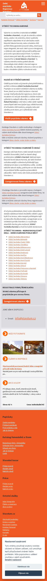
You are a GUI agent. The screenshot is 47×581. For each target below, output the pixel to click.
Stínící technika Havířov (17, 255)
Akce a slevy (7, 507)
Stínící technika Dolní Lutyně (19, 250)
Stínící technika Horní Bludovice (20, 258)
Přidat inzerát (8, 466)
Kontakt (6, 532)
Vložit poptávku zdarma (16, 118)
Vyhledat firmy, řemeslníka (13, 445)
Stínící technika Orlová (17, 265)
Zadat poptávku (9, 422)
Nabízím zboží (8, 471)
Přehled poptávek (10, 425)
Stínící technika (22, 19)
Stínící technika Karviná (11, 130)
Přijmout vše (23, 573)
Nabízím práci (8, 489)
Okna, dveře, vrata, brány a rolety (22, 140)
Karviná (40, 19)
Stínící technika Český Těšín (19, 242)
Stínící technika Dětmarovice (19, 247)
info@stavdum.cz (25, 318)
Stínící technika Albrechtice (19, 237)
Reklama (6, 530)
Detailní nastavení (13, 560)
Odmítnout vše (23, 567)
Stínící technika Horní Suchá (19, 260)
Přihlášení (7, 11)
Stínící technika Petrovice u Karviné (22, 268)
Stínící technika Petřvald (17, 271)
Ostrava (33, 19)
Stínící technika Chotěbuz (18, 244)
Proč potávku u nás (10, 427)
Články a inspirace (10, 504)
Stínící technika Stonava (17, 276)
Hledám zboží (8, 468)
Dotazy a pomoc (9, 522)
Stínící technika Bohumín (17, 239)
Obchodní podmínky (10, 519)
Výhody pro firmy (9, 448)
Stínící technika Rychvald (18, 273)
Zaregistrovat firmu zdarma (18, 181)
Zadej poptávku (7, 4)
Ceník (5, 453)
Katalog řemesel (7, 19)
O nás (5, 535)
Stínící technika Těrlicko (17, 279)
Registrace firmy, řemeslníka (14, 443)
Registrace (7, 9)
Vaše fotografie (9, 501)
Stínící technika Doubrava (18, 252)
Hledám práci (8, 486)
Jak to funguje (8, 430)
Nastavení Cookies (10, 524)
